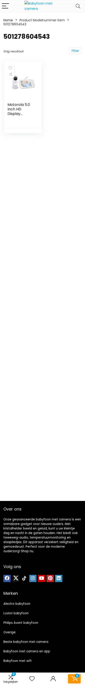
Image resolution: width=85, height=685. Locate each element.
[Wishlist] (32, 679)
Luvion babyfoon (16, 613)
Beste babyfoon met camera (25, 642)
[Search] (78, 6)
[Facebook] (7, 578)
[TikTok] (24, 578)
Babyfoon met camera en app (26, 651)
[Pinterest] (50, 578)
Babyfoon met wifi (17, 661)
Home (8, 20)
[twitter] (15, 578)
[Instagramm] (32, 578)
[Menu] (5, 6)
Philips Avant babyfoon (20, 623)
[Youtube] (41, 578)
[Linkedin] (58, 578)
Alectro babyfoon (16, 604)
